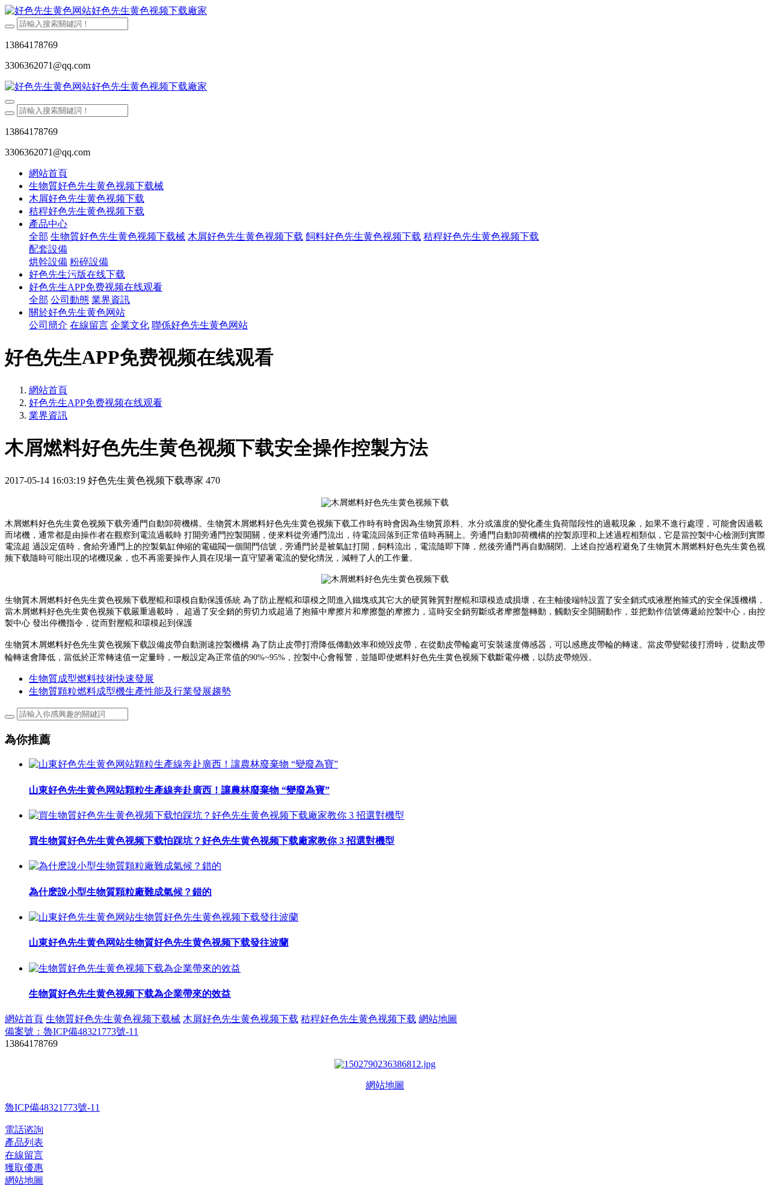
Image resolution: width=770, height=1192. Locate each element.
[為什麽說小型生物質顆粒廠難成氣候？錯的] (125, 866)
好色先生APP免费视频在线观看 (95, 403)
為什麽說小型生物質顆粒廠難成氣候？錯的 (120, 892)
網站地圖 (385, 1085)
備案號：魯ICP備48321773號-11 (71, 1031)
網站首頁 (48, 173)
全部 (38, 236)
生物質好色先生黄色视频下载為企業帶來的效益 (130, 993)
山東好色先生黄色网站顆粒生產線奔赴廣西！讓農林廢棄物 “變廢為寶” (179, 790)
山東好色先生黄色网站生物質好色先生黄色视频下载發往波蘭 (159, 942)
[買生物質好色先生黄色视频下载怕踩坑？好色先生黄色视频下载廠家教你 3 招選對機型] (216, 815)
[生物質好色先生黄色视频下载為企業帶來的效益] (135, 968)
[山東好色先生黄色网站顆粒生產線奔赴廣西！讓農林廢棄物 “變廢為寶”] (183, 764)
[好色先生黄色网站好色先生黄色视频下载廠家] (385, 11)
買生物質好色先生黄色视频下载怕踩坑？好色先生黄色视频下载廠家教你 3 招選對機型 (212, 840)
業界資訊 (48, 415)
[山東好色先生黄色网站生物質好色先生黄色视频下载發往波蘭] (163, 917)
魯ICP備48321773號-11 (52, 1107)
